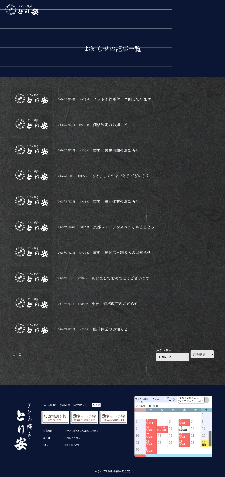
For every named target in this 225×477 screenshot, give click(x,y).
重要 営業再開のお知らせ (116, 150)
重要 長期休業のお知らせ (116, 201)
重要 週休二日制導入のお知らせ (122, 252)
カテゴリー (164, 350)
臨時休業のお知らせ (110, 329)
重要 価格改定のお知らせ (115, 303)
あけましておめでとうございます (120, 175)
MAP (96, 405)
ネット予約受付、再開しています (122, 99)
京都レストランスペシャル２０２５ (124, 227)
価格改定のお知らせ (110, 124)
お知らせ (84, 99)
